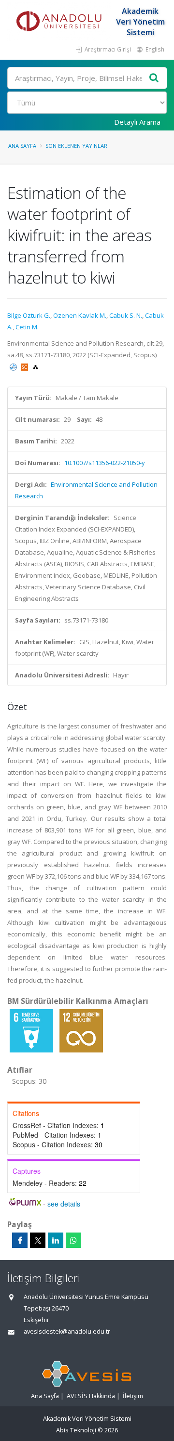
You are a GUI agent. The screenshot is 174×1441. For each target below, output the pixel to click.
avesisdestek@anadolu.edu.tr (67, 1331)
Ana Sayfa (22, 145)
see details (63, 1203)
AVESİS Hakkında (91, 1396)
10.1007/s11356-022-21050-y (104, 462)
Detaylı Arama (137, 122)
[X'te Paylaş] (37, 1240)
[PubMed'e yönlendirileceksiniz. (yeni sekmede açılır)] (14, 366)
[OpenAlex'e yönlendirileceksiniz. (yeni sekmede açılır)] (35, 366)
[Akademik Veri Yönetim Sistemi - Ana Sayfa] (60, 21)
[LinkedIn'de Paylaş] (55, 1240)
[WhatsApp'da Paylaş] (73, 1240)
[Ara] (154, 78)
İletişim (133, 1396)
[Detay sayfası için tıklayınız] (32, 1030)
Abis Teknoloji (76, 1430)
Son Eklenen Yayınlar (76, 145)
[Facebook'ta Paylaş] (20, 1240)
